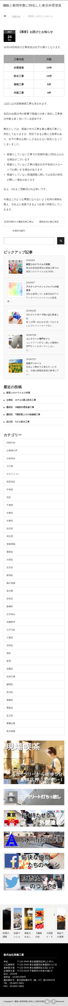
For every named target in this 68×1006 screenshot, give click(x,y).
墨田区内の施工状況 (49, 221)
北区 (9, 497)
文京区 (10, 567)
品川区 (10, 528)
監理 (9, 661)
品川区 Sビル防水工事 (18, 421)
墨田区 (10, 552)
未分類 (10, 591)
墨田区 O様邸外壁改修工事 (20, 407)
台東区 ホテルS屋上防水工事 (21, 400)
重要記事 (11, 723)
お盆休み (11, 458)
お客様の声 (12, 450)
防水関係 (11, 731)
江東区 (10, 637)
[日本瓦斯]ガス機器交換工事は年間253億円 (19, 223)
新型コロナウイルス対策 (38, 264)
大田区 (10, 559)
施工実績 (11, 583)
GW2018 (11, 442)
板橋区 (10, 606)
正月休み (11, 614)
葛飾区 (10, 700)
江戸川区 (11, 630)
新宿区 (10, 575)
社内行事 (11, 676)
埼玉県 (10, 536)
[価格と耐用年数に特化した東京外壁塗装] (32, 6)
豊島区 (10, 708)
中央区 (10, 489)
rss (47, 1001)
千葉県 (10, 505)
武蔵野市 (11, 622)
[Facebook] (53, 1001)
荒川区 (10, 692)
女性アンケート (33, 363)
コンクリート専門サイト (38, 339)
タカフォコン (13, 474)
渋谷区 (10, 645)
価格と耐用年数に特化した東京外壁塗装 (31, 1001)
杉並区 (10, 598)
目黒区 (10, 669)
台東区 (10, 513)
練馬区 (10, 684)
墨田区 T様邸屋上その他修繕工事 (24, 414)
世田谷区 (11, 481)
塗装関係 (11, 544)
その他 (10, 466)
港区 (9, 653)
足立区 (10, 715)
